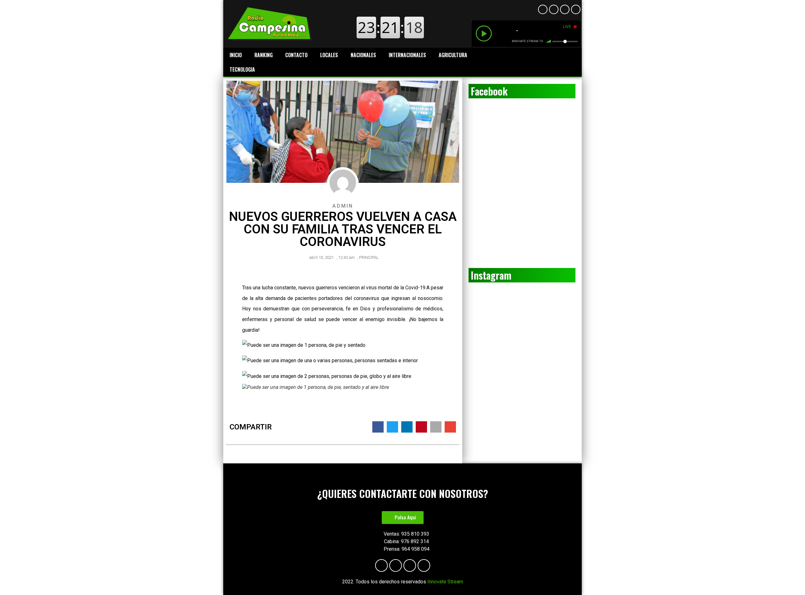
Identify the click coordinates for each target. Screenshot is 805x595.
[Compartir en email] (450, 427)
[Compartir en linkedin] (407, 427)
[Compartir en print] (435, 427)
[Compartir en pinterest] (421, 427)
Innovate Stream (445, 582)
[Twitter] (575, 9)
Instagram (491, 275)
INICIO (236, 55)
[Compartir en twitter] (392, 427)
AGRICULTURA (453, 55)
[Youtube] (553, 9)
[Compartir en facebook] (378, 427)
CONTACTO (296, 55)
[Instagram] (564, 9)
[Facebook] (542, 9)
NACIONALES (363, 55)
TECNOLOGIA (242, 69)
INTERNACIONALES (407, 55)
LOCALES (329, 55)
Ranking (263, 55)
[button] (403, 517)
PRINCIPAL (369, 257)
